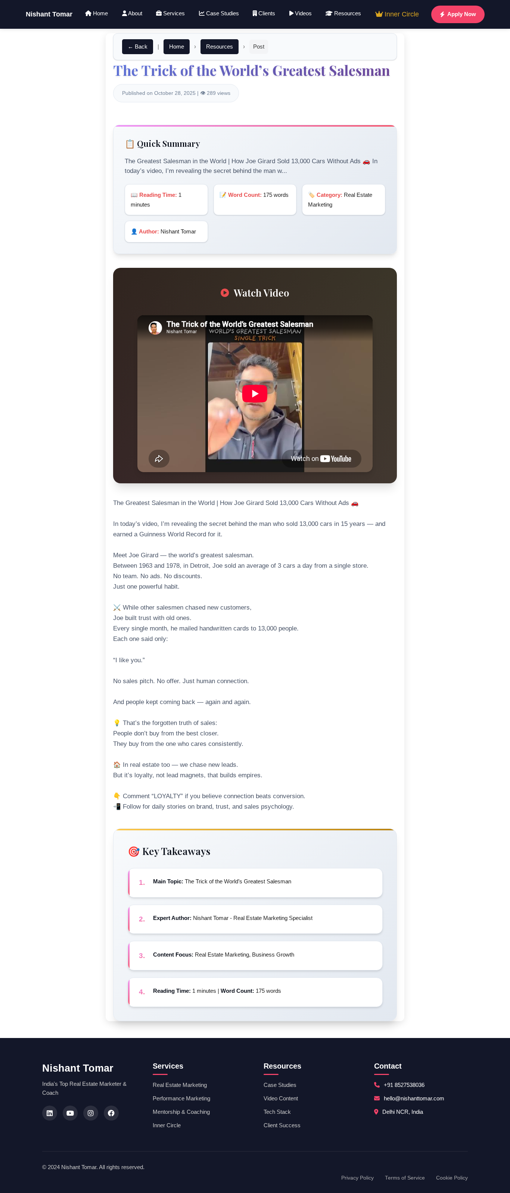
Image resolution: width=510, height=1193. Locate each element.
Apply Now (461, 14)
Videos (302, 13)
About (134, 13)
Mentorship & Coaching (181, 1112)
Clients (266, 13)
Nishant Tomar (49, 14)
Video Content (281, 1098)
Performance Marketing (181, 1098)
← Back (137, 46)
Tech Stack (277, 1112)
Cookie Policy (452, 1178)
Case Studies (222, 13)
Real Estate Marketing (180, 1085)
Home (99, 13)
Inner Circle (401, 14)
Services (173, 13)
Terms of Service (405, 1178)
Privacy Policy (357, 1178)
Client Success (282, 1125)
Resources (347, 13)
